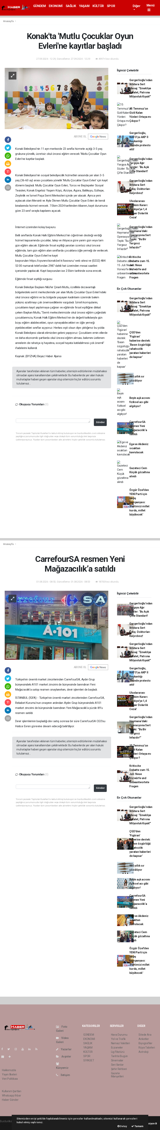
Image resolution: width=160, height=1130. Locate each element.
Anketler (144, 1039)
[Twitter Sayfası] (10, 1049)
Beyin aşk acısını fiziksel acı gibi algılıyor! (139, 402)
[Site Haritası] (4, 1056)
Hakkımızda (9, 1070)
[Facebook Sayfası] (3, 1049)
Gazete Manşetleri (117, 1075)
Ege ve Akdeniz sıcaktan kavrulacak (138, 448)
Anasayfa (8, 21)
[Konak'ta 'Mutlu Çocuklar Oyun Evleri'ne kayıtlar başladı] (56, 98)
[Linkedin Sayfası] (31, 1049)
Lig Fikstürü (117, 1051)
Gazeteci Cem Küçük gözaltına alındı (139, 472)
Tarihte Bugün (119, 1056)
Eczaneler (117, 1047)
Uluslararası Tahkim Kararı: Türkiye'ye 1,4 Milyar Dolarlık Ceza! (138, 209)
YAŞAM (84, 6)
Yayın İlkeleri (9, 1074)
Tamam (138, 1126)
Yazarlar (65, 1049)
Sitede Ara (145, 1034)
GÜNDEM (39, 6)
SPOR (111, 6)
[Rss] (38, 1049)
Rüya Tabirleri (147, 1047)
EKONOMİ (55, 6)
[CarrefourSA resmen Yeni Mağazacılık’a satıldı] (56, 625)
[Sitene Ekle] (11, 1056)
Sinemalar (117, 1060)
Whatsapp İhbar (11, 1095)
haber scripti (7, 1125)
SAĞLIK (71, 6)
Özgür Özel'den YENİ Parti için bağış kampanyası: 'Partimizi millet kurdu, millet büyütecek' (139, 502)
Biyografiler (145, 1043)
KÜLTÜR (98, 6)
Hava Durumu (119, 1034)
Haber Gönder (10, 1099)
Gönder (100, 422)
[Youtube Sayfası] (24, 1049)
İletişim (65, 1075)
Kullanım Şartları (11, 1091)
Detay (123, 1126)
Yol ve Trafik (118, 1039)
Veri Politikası (10, 1078)
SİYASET (88, 1060)
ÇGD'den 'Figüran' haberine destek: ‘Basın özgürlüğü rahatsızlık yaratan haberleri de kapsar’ (140, 345)
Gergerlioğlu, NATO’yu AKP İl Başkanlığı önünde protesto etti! (139, 141)
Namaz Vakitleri (120, 1043)
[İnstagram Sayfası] (17, 1049)
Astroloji (143, 1051)
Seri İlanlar (117, 1064)
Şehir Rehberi (119, 1069)
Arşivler (66, 1056)
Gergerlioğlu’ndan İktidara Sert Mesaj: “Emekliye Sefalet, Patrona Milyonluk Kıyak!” (140, 88)
